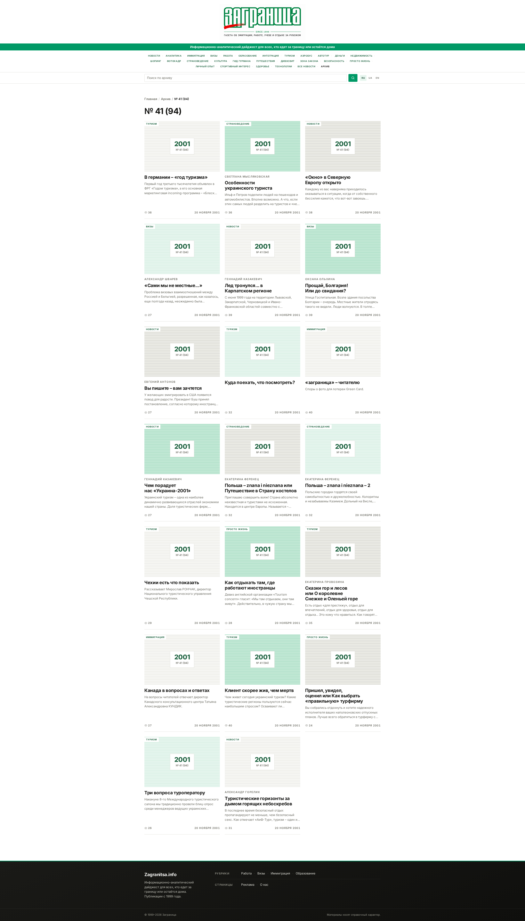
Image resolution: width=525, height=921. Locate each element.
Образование (248, 55)
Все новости (306, 66)
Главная (150, 99)
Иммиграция (196, 55)
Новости (154, 55)
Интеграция (270, 55)
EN (377, 77)
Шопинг (155, 61)
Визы (214, 55)
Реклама (247, 885)
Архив (325, 66)
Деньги (340, 55)
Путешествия (265, 61)
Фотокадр (174, 61)
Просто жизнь (360, 61)
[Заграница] (262, 22)
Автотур (323, 55)
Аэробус (306, 55)
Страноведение (198, 61)
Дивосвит (287, 61)
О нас (264, 885)
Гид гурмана (242, 61)
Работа (228, 55)
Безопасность (334, 61)
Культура (220, 61)
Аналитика (173, 55)
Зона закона (309, 61)
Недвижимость (361, 55)
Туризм (289, 55)
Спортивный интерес (235, 66)
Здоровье (262, 66)
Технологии (283, 66)
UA (370, 77)
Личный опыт (205, 66)
